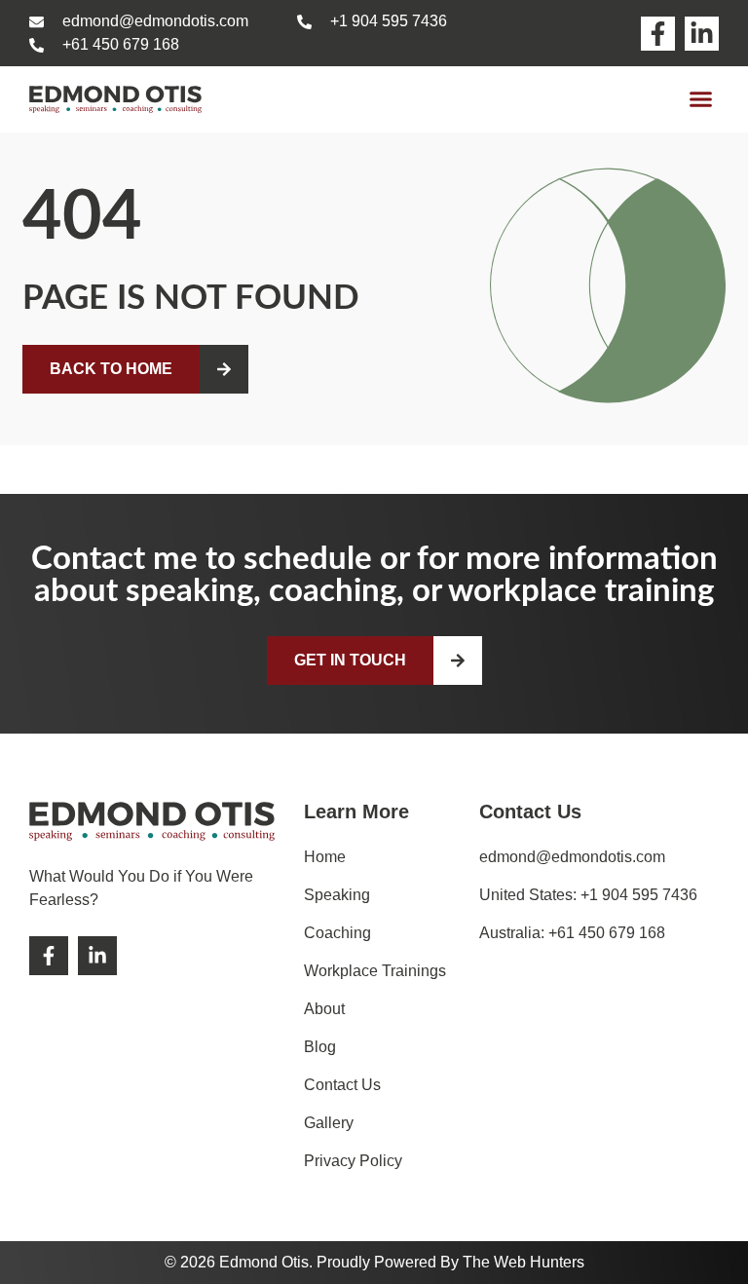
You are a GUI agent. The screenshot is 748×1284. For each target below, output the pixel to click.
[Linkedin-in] (702, 34)
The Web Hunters (523, 1262)
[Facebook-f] (658, 34)
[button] (701, 99)
